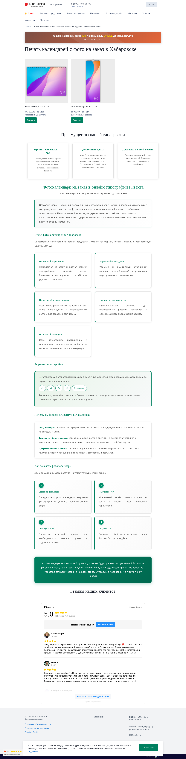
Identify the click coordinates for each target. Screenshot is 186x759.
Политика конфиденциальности (38, 724)
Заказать (31, 120)
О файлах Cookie (31, 732)
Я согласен (149, 747)
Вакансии (98, 717)
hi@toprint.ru (135, 735)
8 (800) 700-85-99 (82, 3)
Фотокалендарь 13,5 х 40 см (84, 106)
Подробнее (33, 751)
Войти (151, 4)
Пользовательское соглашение (37, 728)
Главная (28, 27)
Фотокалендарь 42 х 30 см (37, 106)
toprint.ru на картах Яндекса (93, 701)
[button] (142, 4)
